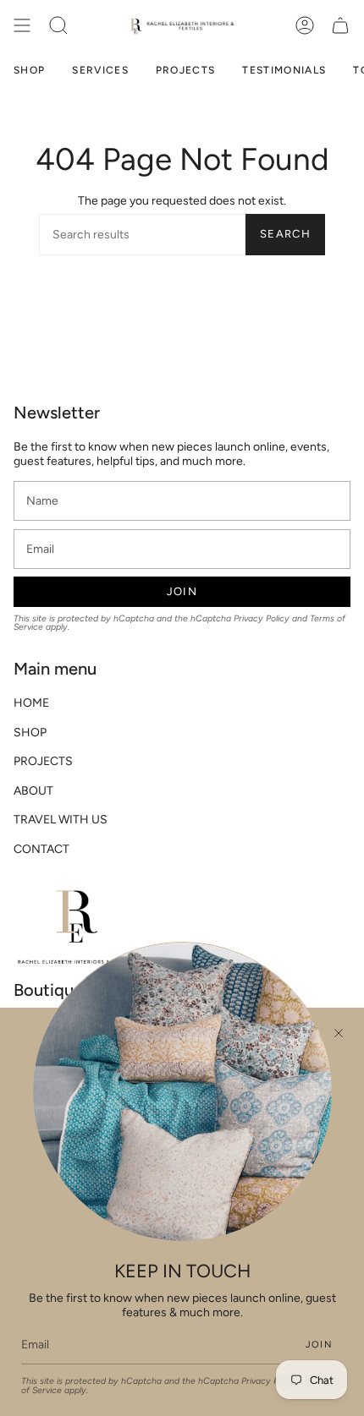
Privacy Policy (262, 618)
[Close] (338, 1033)
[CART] (340, 25)
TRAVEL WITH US (61, 819)
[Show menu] (22, 25)
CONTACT (41, 849)
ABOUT (33, 791)
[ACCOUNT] (305, 25)
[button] (58, 25)
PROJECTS (43, 761)
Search (285, 233)
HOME (31, 703)
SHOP (30, 732)
